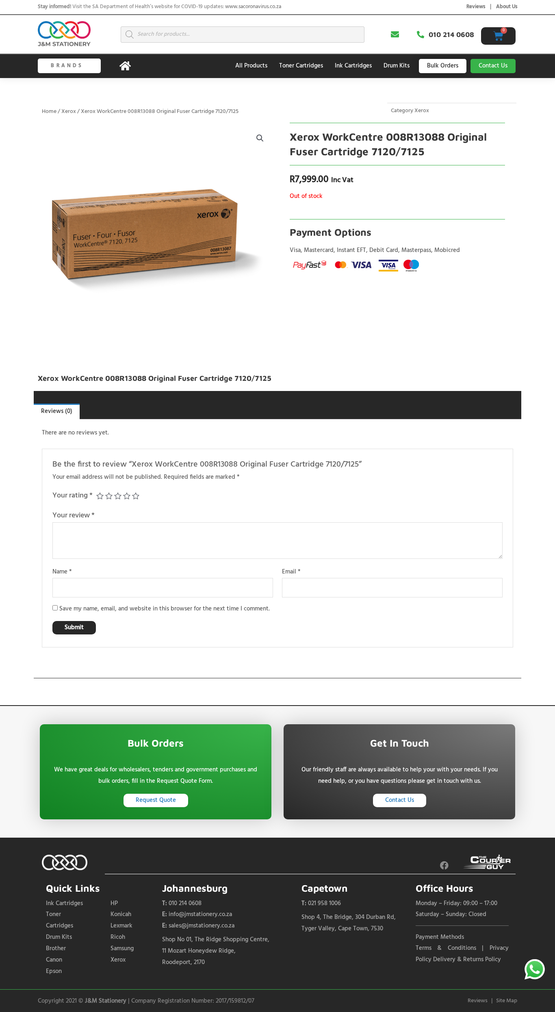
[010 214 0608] (420, 34)
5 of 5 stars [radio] (135, 495)
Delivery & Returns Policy (467, 959)
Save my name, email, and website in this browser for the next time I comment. (164, 609)
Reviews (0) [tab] (56, 411)
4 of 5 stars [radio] (126, 495)
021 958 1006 (324, 903)
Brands (67, 65)
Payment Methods (440, 937)
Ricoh (118, 937)
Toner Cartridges (301, 66)
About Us (506, 6)
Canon (54, 960)
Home (49, 111)
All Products (251, 66)
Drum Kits (397, 66)
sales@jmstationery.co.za (201, 926)
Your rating (72, 496)
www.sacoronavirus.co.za (253, 6)
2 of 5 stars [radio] (109, 495)
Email (291, 572)
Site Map (506, 1000)
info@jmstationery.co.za (200, 914)
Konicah (121, 914)
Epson (54, 971)
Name (62, 572)
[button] (260, 138)
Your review (73, 515)
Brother (56, 948)
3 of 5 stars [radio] (117, 495)
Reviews (475, 6)
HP (114, 903)
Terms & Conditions (446, 948)
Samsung (122, 948)
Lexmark (121, 926)
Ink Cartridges (353, 66)
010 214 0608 (451, 34)
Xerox (68, 111)
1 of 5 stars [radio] (100, 495)
